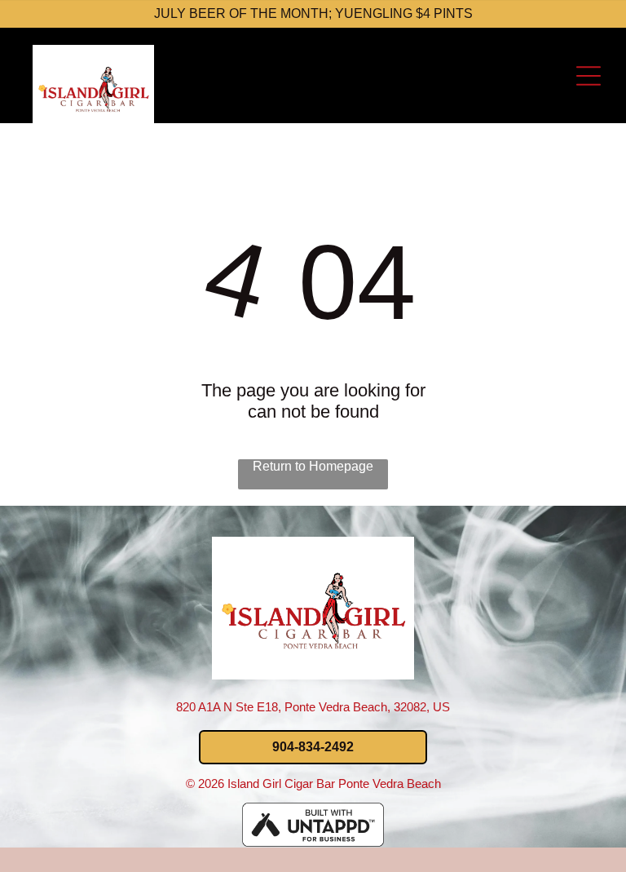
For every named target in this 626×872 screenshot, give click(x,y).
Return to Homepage (313, 466)
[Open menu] (588, 76)
